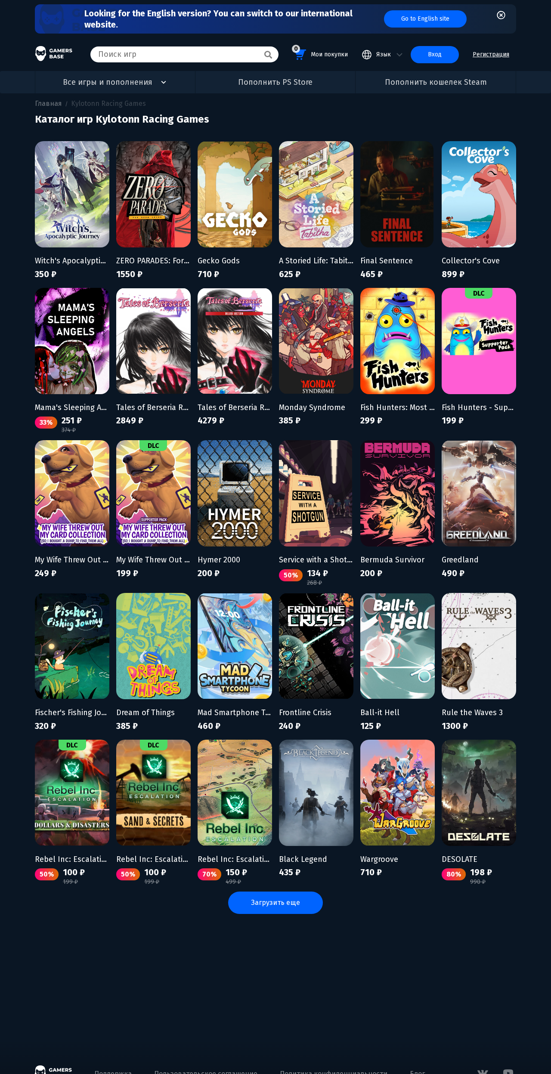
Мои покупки (321, 51)
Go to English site (425, 18)
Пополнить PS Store (275, 82)
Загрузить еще (275, 902)
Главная (48, 103)
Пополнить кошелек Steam (436, 82)
